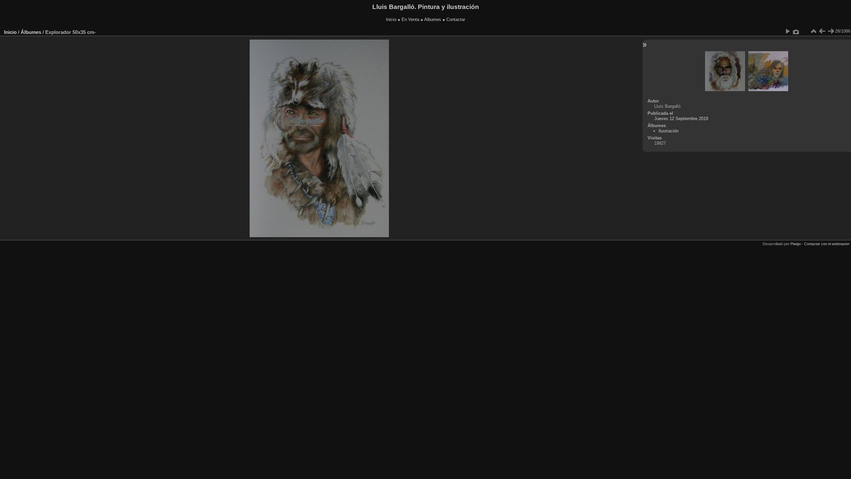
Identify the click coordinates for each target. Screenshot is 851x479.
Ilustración (668, 130)
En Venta (410, 19)
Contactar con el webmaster (827, 244)
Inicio (391, 19)
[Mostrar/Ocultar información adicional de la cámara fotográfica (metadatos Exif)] (796, 31)
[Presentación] (787, 31)
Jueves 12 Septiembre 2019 (681, 118)
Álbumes (31, 32)
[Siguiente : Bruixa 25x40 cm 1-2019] (830, 31)
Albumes (432, 19)
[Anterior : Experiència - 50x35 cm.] (822, 31)
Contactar (455, 19)
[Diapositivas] (813, 31)
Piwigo (795, 244)
